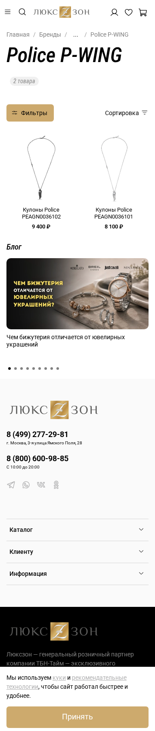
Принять (77, 716)
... (75, 34)
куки (59, 677)
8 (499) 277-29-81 (37, 434)
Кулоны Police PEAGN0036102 (41, 213)
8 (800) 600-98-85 (37, 458)
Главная (18, 34)
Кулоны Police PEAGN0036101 (113, 213)
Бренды (50, 34)
